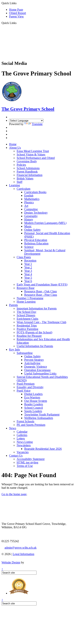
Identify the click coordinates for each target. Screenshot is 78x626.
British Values (25, 178)
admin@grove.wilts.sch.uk (21, 547)
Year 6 (28, 281)
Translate (37, 124)
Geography (31, 216)
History (28, 219)
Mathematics (31, 199)
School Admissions (28, 168)
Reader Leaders (33, 404)
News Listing (25, 442)
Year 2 (28, 267)
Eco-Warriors (32, 397)
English (28, 195)
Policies (21, 164)
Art (26, 205)
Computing (31, 209)
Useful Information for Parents (35, 346)
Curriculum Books (35, 192)
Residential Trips (27, 325)
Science (29, 246)
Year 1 (28, 264)
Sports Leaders (33, 411)
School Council (33, 407)
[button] (18, 23)
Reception (30, 260)
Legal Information (23, 554)
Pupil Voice (23, 390)
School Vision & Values (31, 154)
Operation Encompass (37, 370)
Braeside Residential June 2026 (43, 448)
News (12, 428)
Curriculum (23, 188)
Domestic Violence (35, 366)
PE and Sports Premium (31, 424)
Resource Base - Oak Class (40, 291)
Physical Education (35, 240)
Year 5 (28, 277)
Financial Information (29, 175)
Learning (14, 185)
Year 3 (28, 270)
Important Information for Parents (37, 308)
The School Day (26, 311)
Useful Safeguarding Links (40, 373)
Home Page (16, 9)
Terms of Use (25, 465)
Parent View (16, 16)
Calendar (22, 431)
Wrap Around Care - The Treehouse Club (41, 322)
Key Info (14, 349)
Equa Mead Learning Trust (33, 151)
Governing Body (27, 161)
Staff (19, 181)
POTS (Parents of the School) (34, 332)
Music (28, 226)
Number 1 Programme (30, 298)
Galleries (22, 435)
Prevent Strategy (34, 359)
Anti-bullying (32, 363)
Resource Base (25, 288)
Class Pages (24, 257)
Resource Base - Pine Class (40, 294)
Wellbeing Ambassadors (38, 418)
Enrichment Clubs (27, 318)
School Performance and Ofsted (36, 157)
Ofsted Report (17, 13)
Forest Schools (25, 421)
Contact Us (16, 455)
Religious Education (36, 243)
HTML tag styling (27, 462)
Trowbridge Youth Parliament (41, 414)
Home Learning (26, 301)
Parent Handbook (27, 171)
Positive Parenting (27, 329)
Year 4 (28, 274)
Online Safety (32, 229)
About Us (15, 147)
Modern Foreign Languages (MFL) (45, 223)
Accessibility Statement (30, 459)
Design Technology (36, 212)
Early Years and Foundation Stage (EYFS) (42, 284)
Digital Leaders (33, 394)
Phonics (29, 202)
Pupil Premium (25, 383)
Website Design (11, 562)
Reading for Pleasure (29, 335)
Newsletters (24, 445)
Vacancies (23, 452)
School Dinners (26, 315)
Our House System (35, 400)
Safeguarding (25, 353)
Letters (21, 438)
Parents (13, 305)
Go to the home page (14, 494)
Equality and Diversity (30, 387)
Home (12, 144)
